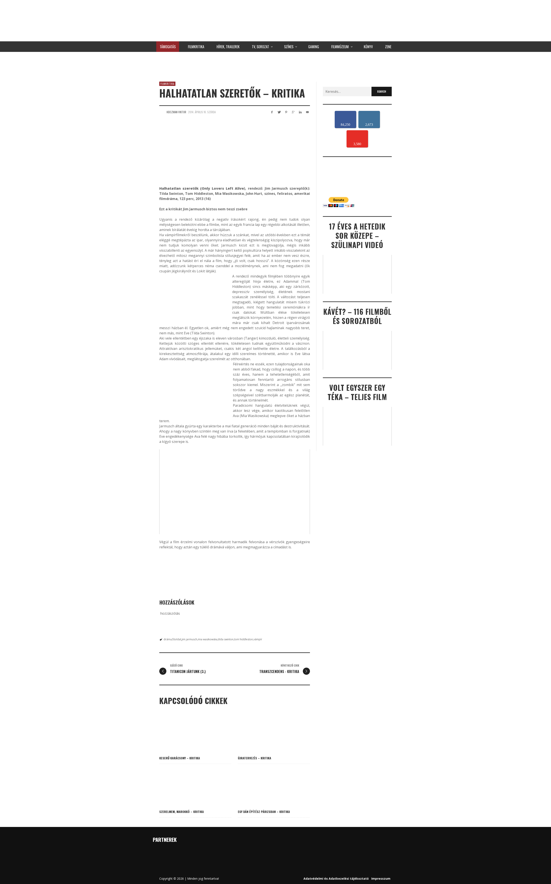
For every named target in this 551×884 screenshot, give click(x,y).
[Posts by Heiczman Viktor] (161, 112)
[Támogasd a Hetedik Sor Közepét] (275, 65)
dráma (168, 639)
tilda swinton (226, 639)
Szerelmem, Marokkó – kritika (181, 811)
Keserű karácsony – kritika (179, 758)
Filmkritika (167, 83)
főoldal (176, 639)
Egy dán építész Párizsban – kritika (264, 811)
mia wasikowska (207, 639)
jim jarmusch (189, 639)
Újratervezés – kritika (254, 758)
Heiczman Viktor (176, 112)
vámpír (258, 639)
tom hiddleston (243, 639)
